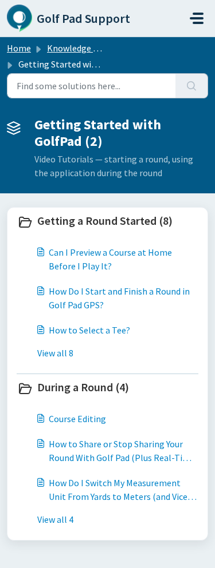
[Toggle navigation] (196, 18)
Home (19, 48)
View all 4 (55, 519)
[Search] (191, 85)
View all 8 (55, 353)
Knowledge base (79, 48)
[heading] (107, 222)
